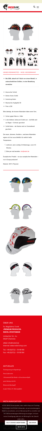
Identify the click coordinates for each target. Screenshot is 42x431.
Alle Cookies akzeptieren (15, 422)
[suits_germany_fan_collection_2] (21, 62)
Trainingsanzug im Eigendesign (12, 370)
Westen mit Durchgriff (9, 385)
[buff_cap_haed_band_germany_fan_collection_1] (21, 52)
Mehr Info (21, 427)
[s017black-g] (21, 269)
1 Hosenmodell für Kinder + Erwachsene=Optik (16, 377)
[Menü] (38, 7)
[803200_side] (21, 240)
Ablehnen (32, 422)
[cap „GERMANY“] (21, 32)
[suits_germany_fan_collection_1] (9, 62)
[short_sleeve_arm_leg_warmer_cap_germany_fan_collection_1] (33, 52)
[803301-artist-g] (21, 295)
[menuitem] (33, 7)
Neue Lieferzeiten (8, 373)
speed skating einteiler (9, 381)
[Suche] (33, 7)
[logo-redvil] (17, 7)
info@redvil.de (25, 151)
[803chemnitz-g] (21, 184)
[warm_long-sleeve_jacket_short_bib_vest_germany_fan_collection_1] (33, 62)
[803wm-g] (21, 211)
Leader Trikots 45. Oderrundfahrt (12, 389)
